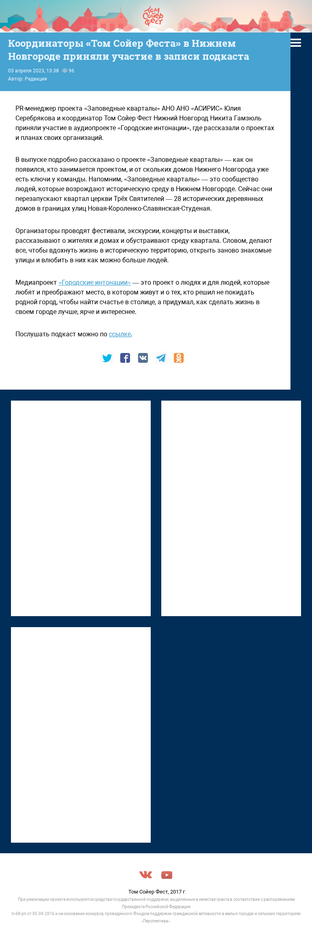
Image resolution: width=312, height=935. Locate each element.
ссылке (120, 334)
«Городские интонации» (94, 282)
